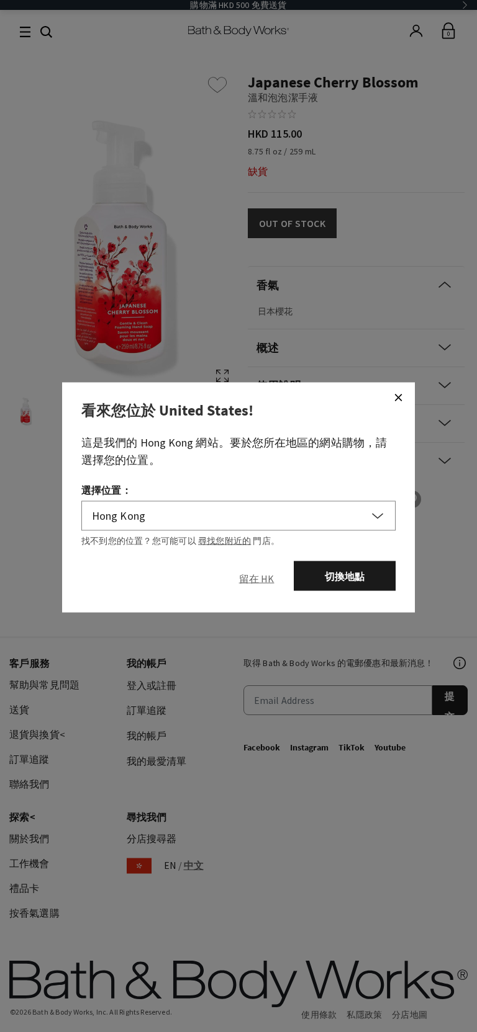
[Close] (398, 397)
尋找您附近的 (224, 540)
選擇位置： (106, 490)
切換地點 (345, 576)
